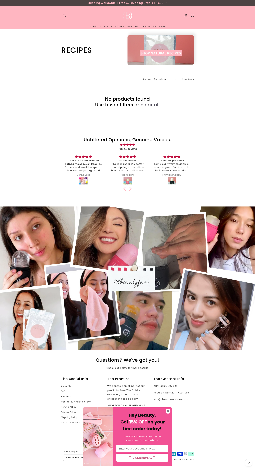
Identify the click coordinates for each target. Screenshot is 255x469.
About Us (66, 386)
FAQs (64, 391)
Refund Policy (68, 406)
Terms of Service (70, 422)
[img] (127, 145)
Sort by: (147, 79)
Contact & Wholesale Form (76, 401)
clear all (150, 105)
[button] (64, 15)
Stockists (66, 396)
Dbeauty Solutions (186, 459)
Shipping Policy (69, 417)
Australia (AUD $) (74, 457)
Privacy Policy (68, 412)
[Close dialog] (168, 411)
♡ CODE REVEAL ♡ (142, 458)
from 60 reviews (127, 149)
